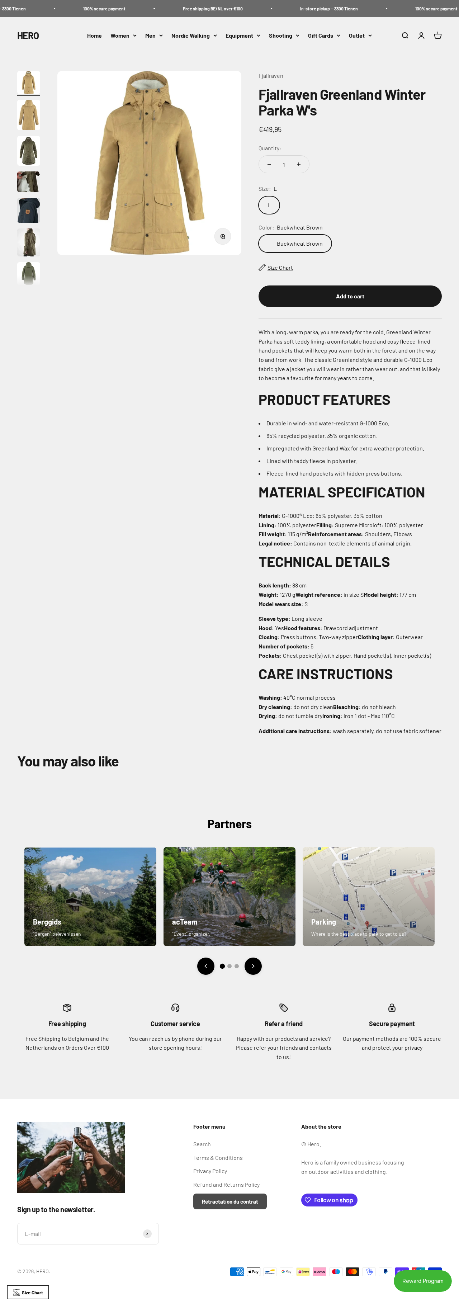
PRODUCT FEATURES (325, 399)
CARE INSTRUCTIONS (326, 673)
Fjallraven (271, 75)
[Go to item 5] (28, 211)
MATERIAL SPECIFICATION (342, 492)
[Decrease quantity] (269, 164)
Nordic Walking (190, 35)
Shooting (280, 35)
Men (150, 35)
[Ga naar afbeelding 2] (229, 966)
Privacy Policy (210, 1170)
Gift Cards (320, 35)
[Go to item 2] (28, 116)
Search (202, 1143)
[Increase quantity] (298, 164)
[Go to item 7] (28, 274)
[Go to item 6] (28, 243)
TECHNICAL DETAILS (324, 561)
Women (119, 35)
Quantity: (270, 148)
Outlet (357, 35)
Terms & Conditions (218, 1157)
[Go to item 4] (28, 182)
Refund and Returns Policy (226, 1184)
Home (94, 35)
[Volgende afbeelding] (253, 966)
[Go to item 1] (28, 83)
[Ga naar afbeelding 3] (237, 966)
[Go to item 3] (28, 152)
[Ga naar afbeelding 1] (222, 966)
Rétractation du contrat (230, 1201)
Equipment (239, 35)
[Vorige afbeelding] (205, 966)
